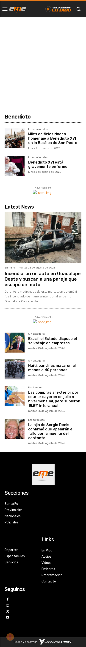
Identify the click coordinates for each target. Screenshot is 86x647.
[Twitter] (8, 612)
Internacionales (37, 129)
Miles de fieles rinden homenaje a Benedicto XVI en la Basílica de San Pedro (52, 138)
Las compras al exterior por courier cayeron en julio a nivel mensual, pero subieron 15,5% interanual (54, 399)
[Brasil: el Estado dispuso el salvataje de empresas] (15, 343)
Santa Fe (10, 267)
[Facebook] (8, 599)
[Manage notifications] (10, 637)
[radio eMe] (17, 9)
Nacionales (35, 387)
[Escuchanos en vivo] (58, 9)
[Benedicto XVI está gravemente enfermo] (15, 166)
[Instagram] (8, 605)
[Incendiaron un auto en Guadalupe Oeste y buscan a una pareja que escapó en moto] (43, 237)
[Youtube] (8, 618)
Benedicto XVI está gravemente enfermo (47, 164)
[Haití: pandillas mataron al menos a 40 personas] (15, 369)
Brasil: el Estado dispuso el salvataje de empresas (52, 340)
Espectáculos (36, 420)
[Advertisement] (43, 62)
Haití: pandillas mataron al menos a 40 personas (52, 367)
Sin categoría (36, 334)
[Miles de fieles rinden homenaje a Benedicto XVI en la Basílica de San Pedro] (15, 138)
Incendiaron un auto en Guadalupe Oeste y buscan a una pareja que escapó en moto (43, 279)
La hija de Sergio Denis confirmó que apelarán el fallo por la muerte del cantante (50, 431)
